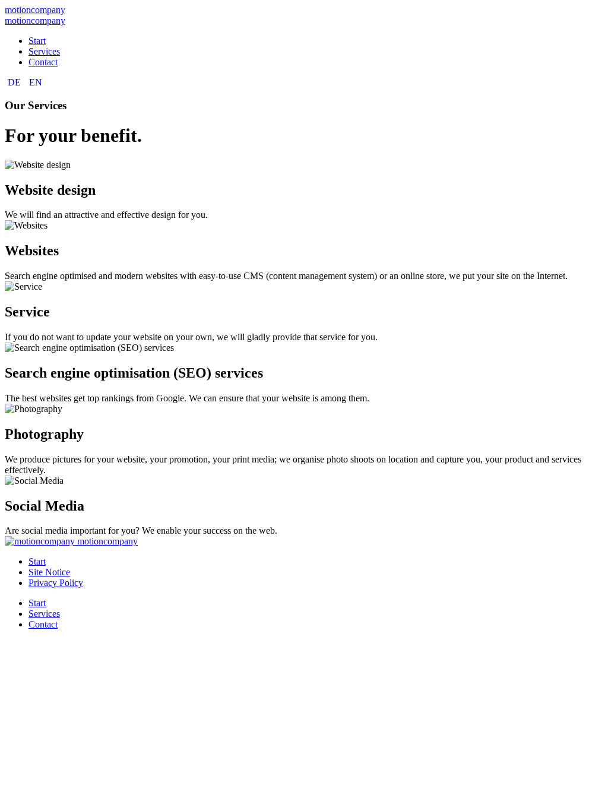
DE (15, 82)
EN (35, 82)
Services (44, 51)
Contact (43, 62)
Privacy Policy (55, 583)
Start (37, 41)
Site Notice (49, 572)
